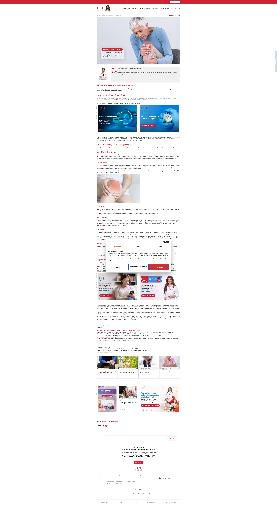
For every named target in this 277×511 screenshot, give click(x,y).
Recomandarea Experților (166, 475)
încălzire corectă (102, 314)
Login (166, 2)
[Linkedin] (143, 493)
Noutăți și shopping (131, 479)
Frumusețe (155, 8)
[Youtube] (149, 493)
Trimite (171, 438)
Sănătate (135, 8)
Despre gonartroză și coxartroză (146, 369)
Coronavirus (109, 478)
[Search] (180, 2)
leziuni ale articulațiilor (102, 222)
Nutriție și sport (145, 8)
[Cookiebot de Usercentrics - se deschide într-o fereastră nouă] (163, 242)
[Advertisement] (117, 118)
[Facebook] (128, 493)
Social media (138, 489)
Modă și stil (130, 478)
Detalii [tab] (138, 246)
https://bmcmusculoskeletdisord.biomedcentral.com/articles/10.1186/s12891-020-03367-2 (119, 330)
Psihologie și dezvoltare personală (142, 480)
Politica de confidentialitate (171, 502)
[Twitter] (138, 493)
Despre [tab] (160, 246)
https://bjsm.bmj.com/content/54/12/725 (106, 337)
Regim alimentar (119, 481)
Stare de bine (153, 478)
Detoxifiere (118, 478)
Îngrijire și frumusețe (131, 481)
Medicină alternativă (110, 481)
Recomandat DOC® (151, 502)
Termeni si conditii (104, 502)
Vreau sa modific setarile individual (138, 266)
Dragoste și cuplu (141, 478)
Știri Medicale (109, 485)
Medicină (101, 368)
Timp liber (152, 479)
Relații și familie (166, 8)
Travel (152, 481)
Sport (117, 485)
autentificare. (115, 421)
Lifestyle (176, 8)
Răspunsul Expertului (100, 479)
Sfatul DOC (109, 483)
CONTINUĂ (138, 462)
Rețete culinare (119, 483)
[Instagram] (133, 493)
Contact (120, 502)
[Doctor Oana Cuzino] (104, 8)
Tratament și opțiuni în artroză (112, 49)
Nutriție (117, 479)
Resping (118, 267)
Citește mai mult (124, 409)
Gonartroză (174, 15)
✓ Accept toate (159, 267)
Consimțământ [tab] (117, 246)
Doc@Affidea (99, 478)
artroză (145, 102)
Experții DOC (126, 8)
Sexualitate (140, 482)
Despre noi (134, 502)
